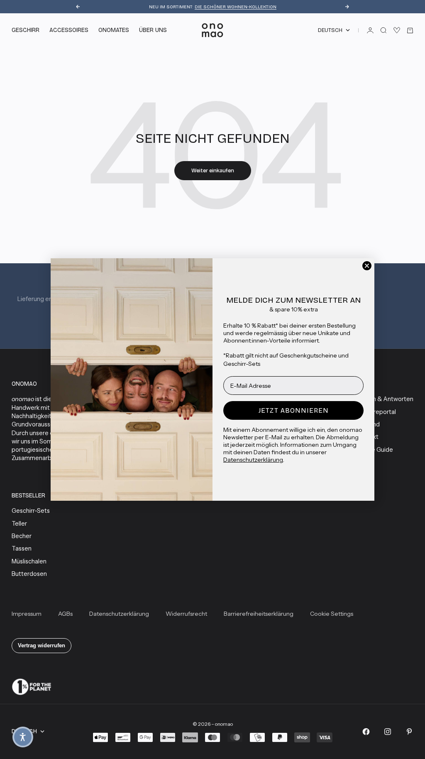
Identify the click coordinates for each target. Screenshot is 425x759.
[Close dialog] (367, 266)
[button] (22, 737)
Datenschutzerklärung (253, 459)
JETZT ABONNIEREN (294, 410)
